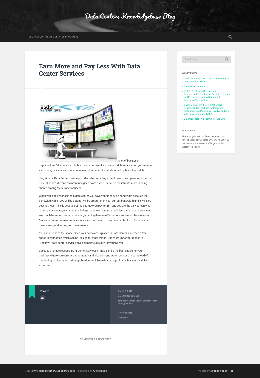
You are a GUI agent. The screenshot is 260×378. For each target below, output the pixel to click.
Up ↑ (233, 371)
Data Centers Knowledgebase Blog (130, 16)
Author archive (42, 298)
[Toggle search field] (230, 37)
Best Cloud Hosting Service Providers (53, 36)
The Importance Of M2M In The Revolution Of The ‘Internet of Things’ (206, 80)
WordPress (100, 371)
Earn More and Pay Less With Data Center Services (89, 69)
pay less (128, 303)
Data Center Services (128, 296)
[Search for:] (206, 59)
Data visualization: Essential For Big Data (204, 118)
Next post (123, 317)
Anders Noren (219, 371)
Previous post (125, 312)
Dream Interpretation (194, 86)
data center (123, 300)
